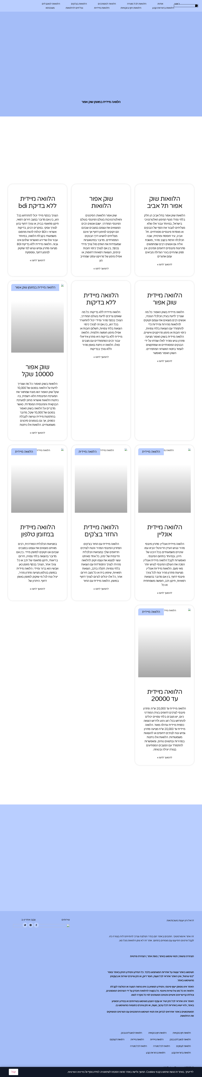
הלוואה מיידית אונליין (164, 530)
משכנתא (50, 7)
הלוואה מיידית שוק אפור (164, 299)
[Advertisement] (101, 162)
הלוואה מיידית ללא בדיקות (101, 299)
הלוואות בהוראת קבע (163, 7)
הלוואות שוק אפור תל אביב (164, 202)
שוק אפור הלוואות (101, 202)
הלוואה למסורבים (107, 3)
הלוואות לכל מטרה (136, 3)
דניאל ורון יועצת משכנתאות (180, 920)
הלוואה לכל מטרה (161, 1046)
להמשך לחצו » (164, 264)
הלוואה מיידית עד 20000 (164, 695)
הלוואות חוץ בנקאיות (131, 7)
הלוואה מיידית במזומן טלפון (37, 530)
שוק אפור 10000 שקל (37, 370)
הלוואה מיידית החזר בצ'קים (101, 530)
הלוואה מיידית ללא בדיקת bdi (37, 202)
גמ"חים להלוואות (74, 7)
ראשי (177, 3)
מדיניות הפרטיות (76, 1072)
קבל (13, 1072)
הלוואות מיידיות (102, 7)
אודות (160, 3)
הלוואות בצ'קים (79, 3)
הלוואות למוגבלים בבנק (131, 1032)
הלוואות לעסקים (117, 1039)
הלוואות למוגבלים (51, 3)
